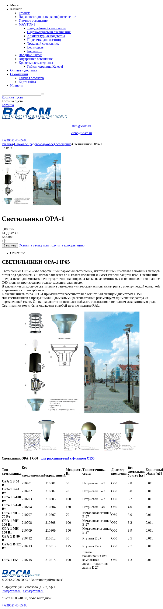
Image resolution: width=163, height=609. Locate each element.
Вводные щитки (30, 55)
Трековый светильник (43, 43)
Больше (34, 51)
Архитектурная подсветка (46, 36)
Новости (16, 85)
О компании (19, 74)
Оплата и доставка (23, 70)
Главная (7, 144)
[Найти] (42, 94)
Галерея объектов (31, 78)
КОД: (6, 233)
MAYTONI (27, 24)
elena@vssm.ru (81, 133)
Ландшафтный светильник (46, 28)
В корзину (9, 245)
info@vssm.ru (81, 126)
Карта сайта (27, 82)
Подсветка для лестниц (44, 39)
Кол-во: (7, 237)
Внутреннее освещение (36, 59)
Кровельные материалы (36, 62)
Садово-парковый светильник (49, 32)
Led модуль (35, 47)
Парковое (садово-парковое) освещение (47, 16)
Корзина (8, 105)
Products (24, 13)
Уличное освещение (33, 20)
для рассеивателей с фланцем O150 (67, 458)
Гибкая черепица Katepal (45, 66)
